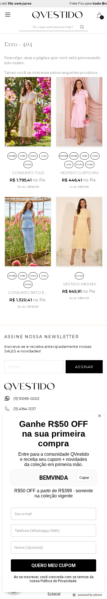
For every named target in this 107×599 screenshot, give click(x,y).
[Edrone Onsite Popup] (53, 299)
